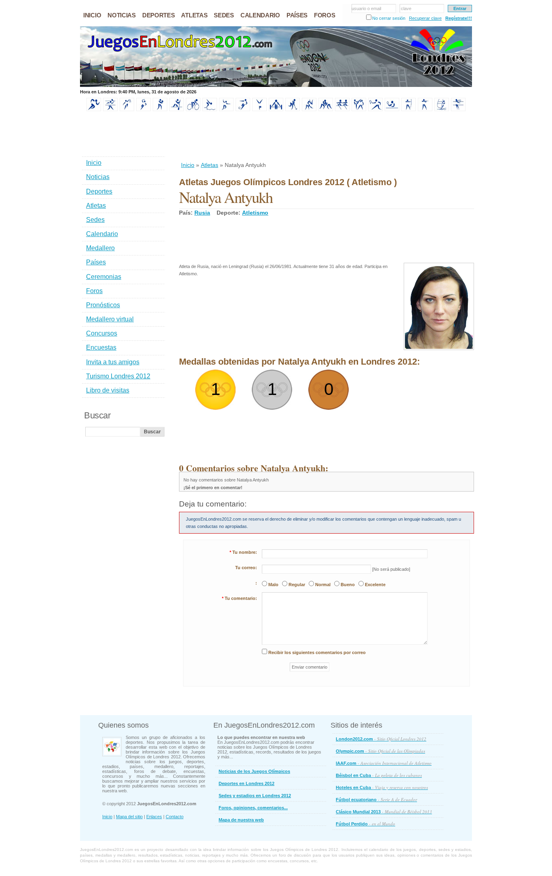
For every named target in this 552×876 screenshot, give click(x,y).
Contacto (174, 816)
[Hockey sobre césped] (292, 109)
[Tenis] (375, 109)
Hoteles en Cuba (382, 787)
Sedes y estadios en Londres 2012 (255, 795)
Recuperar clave (425, 18)
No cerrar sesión (388, 18)
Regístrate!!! (458, 18)
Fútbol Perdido (365, 824)
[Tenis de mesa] (392, 109)
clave (406, 8)
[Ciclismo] (193, 109)
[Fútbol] (243, 109)
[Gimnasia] (259, 109)
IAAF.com (384, 763)
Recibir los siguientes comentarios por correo (317, 652)
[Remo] (342, 109)
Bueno (348, 584)
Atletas (209, 165)
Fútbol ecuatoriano (376, 799)
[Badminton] (110, 109)
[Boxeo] (160, 109)
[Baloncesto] (127, 109)
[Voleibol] (458, 109)
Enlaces (154, 816)
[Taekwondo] (359, 109)
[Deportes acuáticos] (209, 109)
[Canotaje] (176, 109)
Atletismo (255, 212)
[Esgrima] (226, 109)
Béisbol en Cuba (379, 775)
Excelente (375, 584)
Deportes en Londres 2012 (246, 783)
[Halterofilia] (276, 109)
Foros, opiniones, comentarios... (253, 807)
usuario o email (366, 8)
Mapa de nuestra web (241, 819)
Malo (273, 584)
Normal (323, 584)
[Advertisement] (326, 137)
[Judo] (309, 109)
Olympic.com (380, 751)
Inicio (187, 165)
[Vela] (441, 109)
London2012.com (381, 739)
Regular (297, 584)
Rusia (202, 212)
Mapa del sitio (129, 816)
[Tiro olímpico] (425, 109)
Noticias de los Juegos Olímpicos (254, 771)
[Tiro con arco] (408, 109)
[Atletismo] (93, 109)
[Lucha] (325, 109)
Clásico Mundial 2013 (384, 811)
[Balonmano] (143, 109)
